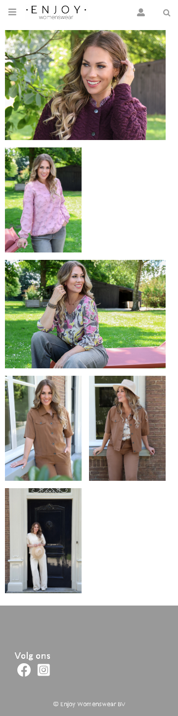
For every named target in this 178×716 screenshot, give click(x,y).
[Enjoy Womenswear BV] (56, 12)
